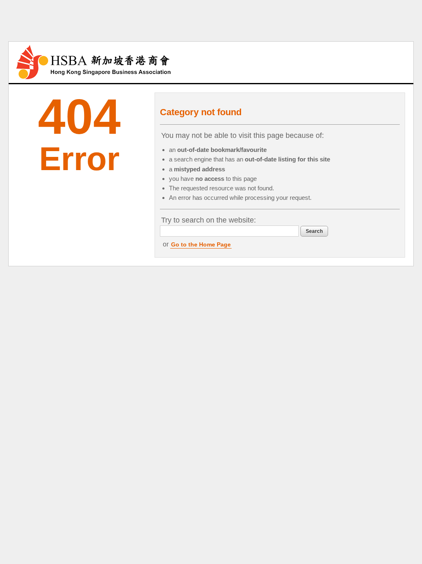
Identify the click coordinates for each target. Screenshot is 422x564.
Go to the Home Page (201, 244)
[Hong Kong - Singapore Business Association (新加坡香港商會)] (93, 62)
